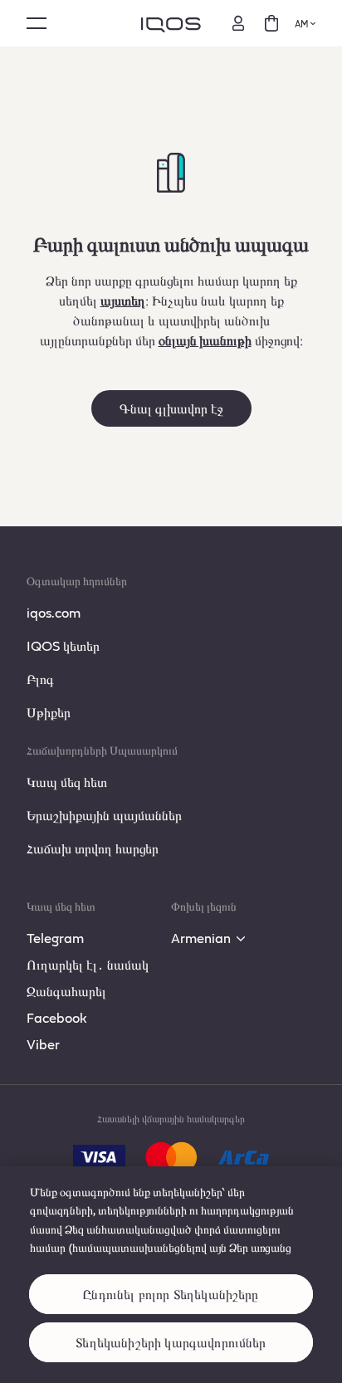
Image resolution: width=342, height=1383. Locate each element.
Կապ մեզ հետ (67, 781)
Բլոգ (40, 678)
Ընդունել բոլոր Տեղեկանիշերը (170, 1293)
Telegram (55, 937)
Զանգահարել (66, 990)
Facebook (57, 1017)
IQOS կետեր (63, 645)
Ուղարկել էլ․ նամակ (88, 964)
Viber (43, 1044)
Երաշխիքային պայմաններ (104, 814)
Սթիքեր (49, 711)
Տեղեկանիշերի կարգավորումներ (171, 1342)
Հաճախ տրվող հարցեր (93, 848)
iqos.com (54, 612)
